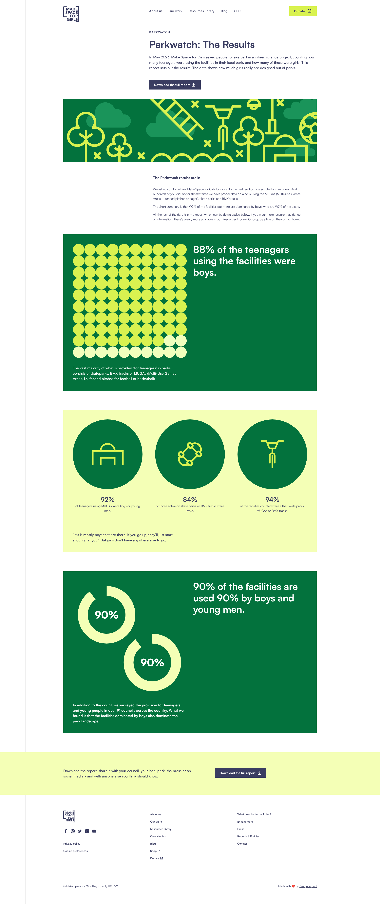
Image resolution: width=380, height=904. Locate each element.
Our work (175, 11)
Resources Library (234, 219)
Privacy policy (71, 843)
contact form (290, 219)
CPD (237, 11)
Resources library (201, 11)
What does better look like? (254, 814)
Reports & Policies (248, 836)
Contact (242, 843)
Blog (224, 11)
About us (155, 11)
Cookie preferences (75, 851)
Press (240, 829)
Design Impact (308, 886)
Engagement (245, 821)
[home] (71, 11)
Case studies (158, 836)
